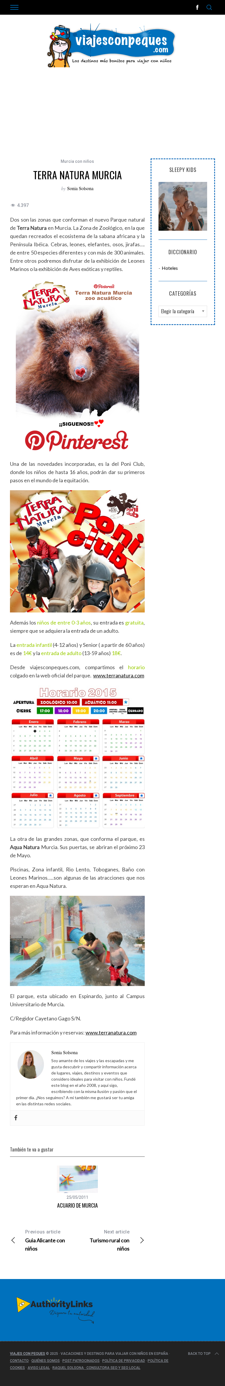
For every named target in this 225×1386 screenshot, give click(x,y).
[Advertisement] (112, 117)
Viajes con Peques (27, 1354)
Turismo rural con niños (109, 1240)
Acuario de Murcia (77, 1205)
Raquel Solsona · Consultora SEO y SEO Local (96, 1368)
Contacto (19, 1361)
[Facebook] (15, 1118)
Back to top (199, 1354)
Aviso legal (39, 1368)
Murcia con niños (77, 161)
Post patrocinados (81, 1361)
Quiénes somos (45, 1361)
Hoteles (170, 268)
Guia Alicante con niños (45, 1240)
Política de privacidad (123, 1361)
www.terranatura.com (118, 675)
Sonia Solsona (80, 188)
